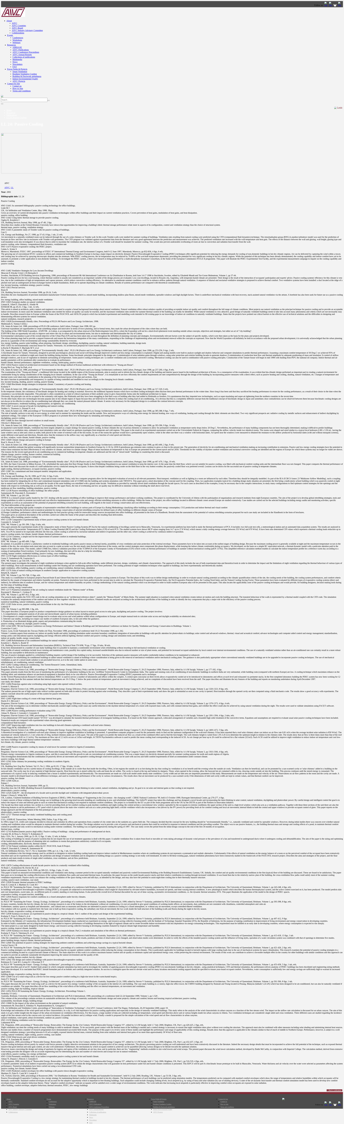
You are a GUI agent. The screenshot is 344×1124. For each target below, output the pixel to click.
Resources (11, 45)
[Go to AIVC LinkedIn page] (326, 5)
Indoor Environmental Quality (25, 79)
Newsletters (17, 64)
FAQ (14, 67)
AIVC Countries (19, 25)
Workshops (17, 40)
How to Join (17, 88)
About (9, 21)
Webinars (16, 42)
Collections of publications (23, 57)
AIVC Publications (20, 50)
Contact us (17, 86)
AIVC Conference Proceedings (25, 52)
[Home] (13, 16)
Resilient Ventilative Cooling (24, 74)
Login (339, 107)
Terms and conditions (21, 91)
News (14, 62)
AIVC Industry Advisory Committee (27, 30)
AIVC (14, 23)
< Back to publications (334, 1090)
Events (10, 35)
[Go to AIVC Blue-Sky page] (335, 5)
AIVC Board (17, 28)
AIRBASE (17, 47)
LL (12, 187)
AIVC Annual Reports (22, 54)
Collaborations (18, 33)
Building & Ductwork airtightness (26, 76)
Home (9, 110)
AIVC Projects (18, 81)
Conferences (17, 38)
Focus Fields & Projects (17, 69)
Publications (11, 115)
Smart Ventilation (19, 71)
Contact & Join (13, 83)
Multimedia (17, 59)
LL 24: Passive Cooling (16, 117)
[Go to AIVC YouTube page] (330, 5)
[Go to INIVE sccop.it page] (340, 5)
